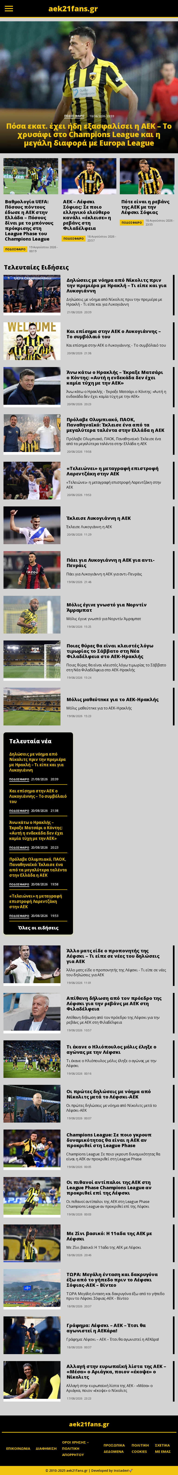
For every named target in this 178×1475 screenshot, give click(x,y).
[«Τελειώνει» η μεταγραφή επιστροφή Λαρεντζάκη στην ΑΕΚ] (31, 480)
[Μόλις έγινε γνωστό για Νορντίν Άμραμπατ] (31, 615)
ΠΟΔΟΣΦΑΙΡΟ (15, 249)
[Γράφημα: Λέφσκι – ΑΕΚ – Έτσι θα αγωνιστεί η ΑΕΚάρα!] (31, 1335)
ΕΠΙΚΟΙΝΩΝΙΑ (18, 1448)
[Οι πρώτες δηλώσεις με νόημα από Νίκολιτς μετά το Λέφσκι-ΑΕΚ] (31, 1104)
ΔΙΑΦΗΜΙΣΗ (46, 1448)
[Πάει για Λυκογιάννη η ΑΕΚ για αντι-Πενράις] (31, 570)
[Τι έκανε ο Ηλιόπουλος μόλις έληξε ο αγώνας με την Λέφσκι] (31, 1059)
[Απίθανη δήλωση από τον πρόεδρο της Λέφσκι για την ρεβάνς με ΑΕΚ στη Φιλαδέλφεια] (31, 1012)
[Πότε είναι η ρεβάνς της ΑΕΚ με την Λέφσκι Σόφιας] (147, 176)
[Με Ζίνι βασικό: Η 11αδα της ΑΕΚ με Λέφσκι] (31, 1243)
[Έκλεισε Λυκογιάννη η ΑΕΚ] (31, 525)
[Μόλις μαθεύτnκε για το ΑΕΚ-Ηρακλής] (31, 706)
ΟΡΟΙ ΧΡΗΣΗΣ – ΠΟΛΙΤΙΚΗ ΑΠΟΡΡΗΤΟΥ (75, 1448)
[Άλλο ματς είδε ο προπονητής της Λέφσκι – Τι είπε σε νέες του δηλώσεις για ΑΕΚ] (31, 964)
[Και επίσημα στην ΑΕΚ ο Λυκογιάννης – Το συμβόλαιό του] (31, 341)
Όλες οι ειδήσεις (38, 927)
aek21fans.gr (89, 1424)
